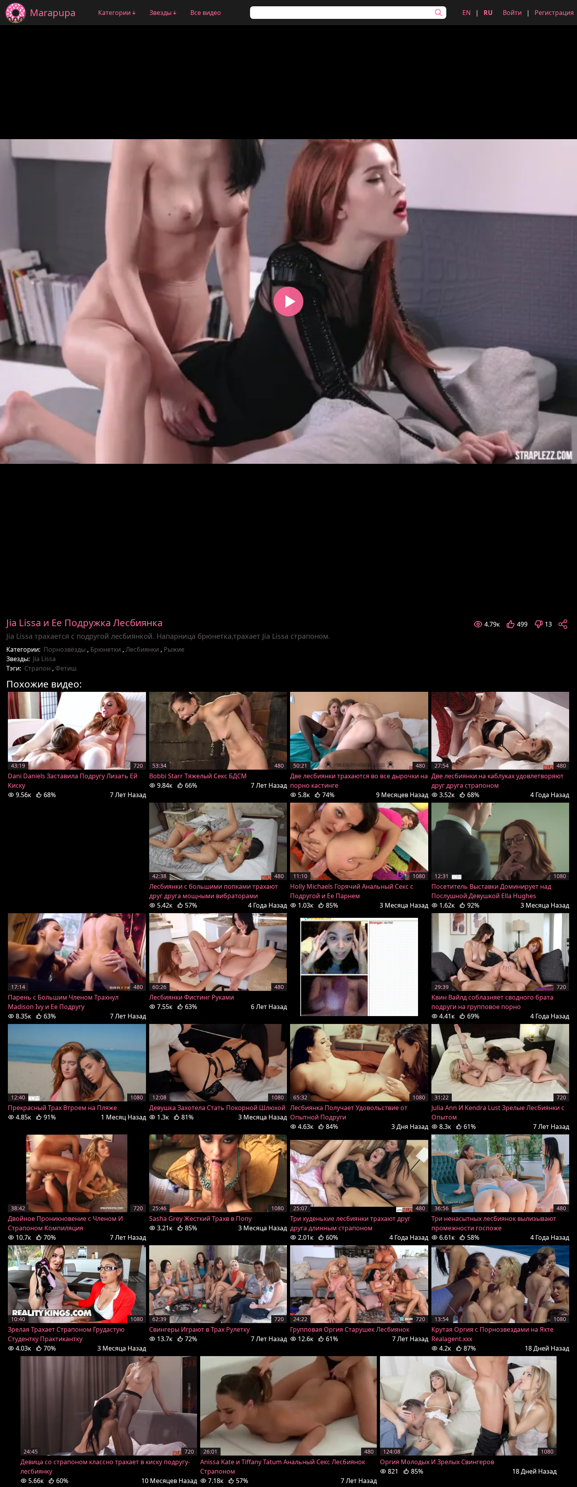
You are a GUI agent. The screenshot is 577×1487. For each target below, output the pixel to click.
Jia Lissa (44, 658)
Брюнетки (105, 649)
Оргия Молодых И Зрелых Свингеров (437, 1462)
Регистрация (554, 12)
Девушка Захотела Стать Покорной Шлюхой (217, 1107)
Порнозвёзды (65, 649)
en (466, 12)
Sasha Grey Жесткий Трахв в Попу (200, 1218)
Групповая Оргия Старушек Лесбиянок (349, 1329)
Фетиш (66, 668)
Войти (512, 12)
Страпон (37, 668)
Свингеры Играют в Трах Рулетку (199, 1329)
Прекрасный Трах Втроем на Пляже (62, 1107)
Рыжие (174, 649)
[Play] (288, 301)
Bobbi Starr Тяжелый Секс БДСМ (198, 776)
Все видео (205, 12)
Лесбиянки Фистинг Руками (191, 997)
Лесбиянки (142, 649)
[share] (563, 624)
